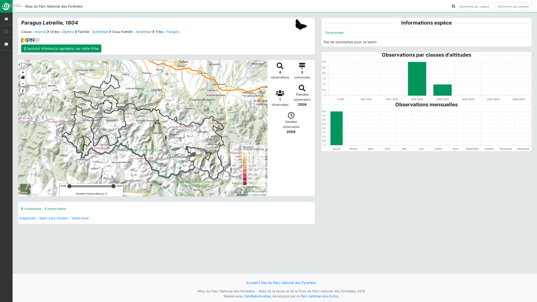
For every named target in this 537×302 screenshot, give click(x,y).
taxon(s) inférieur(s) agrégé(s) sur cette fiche (61, 48)
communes (31, 209)
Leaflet (254, 194)
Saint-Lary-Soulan (53, 218)
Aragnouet (27, 218)
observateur (55, 209)
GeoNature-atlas (257, 296)
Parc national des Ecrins (319, 296)
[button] (23, 78)
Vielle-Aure (80, 218)
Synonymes (334, 32)
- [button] (23, 83)
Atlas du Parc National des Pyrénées (53, 6)
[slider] (69, 186)
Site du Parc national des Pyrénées (288, 283)
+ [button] (23, 72)
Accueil (252, 283)
